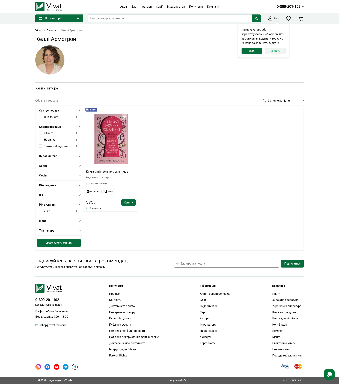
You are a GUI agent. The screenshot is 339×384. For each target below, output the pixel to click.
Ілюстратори (208, 324)
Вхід (252, 51)
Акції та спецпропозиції (215, 293)
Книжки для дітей (284, 312)
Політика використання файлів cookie (134, 337)
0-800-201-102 (47, 300)
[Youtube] (56, 367)
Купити (128, 202)
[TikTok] (75, 367)
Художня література (285, 300)
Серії (203, 312)
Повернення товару (122, 312)
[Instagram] (38, 367)
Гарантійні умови (120, 318)
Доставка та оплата (122, 306)
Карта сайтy (207, 343)
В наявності (51, 117)
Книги (276, 293)
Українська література (286, 306)
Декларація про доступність (127, 343)
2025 (47, 211)
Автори (204, 318)
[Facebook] (47, 367)
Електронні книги (283, 343)
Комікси (277, 330)
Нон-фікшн (279, 324)
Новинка (49, 139)
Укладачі (205, 337)
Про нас (114, 293)
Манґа (276, 337)
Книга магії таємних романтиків (107, 171)
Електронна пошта (193, 263)
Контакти (115, 300)
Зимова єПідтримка (57, 146)
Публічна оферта (120, 324)
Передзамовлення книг (288, 355)
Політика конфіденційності (127, 330)
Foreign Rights (118, 355)
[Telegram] (66, 367)
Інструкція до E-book (122, 349)
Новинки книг (281, 349)
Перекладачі (208, 330)
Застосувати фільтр (59, 243)
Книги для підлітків (285, 318)
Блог (203, 300)
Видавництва (209, 306)
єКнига (48, 133)
